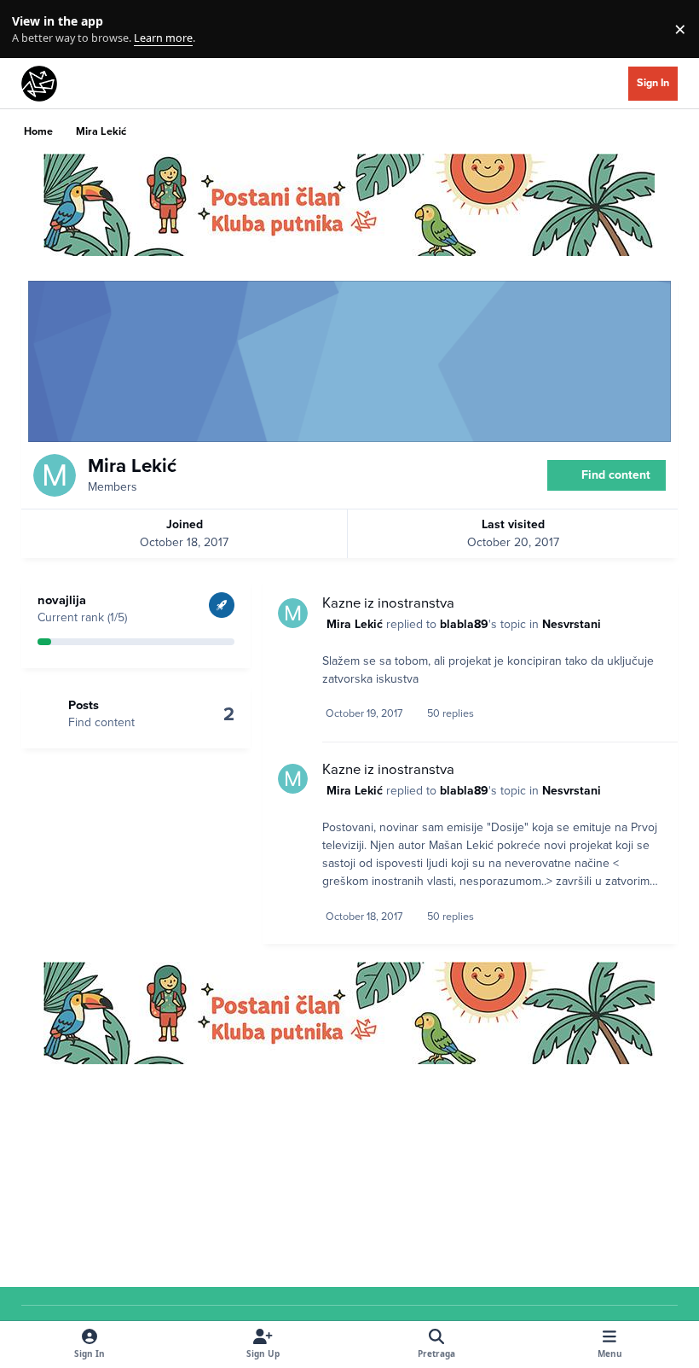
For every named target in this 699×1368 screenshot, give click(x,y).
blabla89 (464, 624)
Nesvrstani (571, 624)
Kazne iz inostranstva (388, 603)
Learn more (33, 29)
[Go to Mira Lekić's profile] (293, 613)
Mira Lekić (354, 624)
